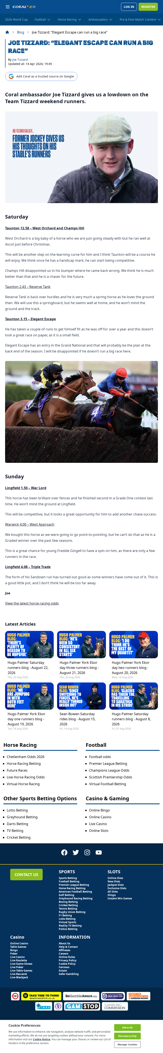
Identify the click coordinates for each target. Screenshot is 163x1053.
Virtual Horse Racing (23, 784)
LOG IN (129, 7)
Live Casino (98, 823)
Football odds (100, 756)
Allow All (127, 1027)
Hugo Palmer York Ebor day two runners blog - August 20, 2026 (131, 667)
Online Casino (100, 817)
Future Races (17, 770)
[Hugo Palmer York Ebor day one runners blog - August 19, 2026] (29, 696)
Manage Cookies (127, 1044)
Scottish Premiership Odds (110, 777)
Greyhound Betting (22, 817)
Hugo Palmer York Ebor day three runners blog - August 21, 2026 (79, 667)
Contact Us (26, 874)
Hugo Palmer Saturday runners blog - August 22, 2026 (28, 667)
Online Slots (98, 830)
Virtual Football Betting (107, 784)
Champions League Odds (109, 770)
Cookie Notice (41, 1039)
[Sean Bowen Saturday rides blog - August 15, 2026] (81, 696)
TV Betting (15, 830)
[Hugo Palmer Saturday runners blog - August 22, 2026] (29, 644)
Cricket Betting (19, 837)
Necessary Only (127, 1036)
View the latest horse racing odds (32, 603)
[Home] (7, 32)
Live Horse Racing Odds (26, 777)
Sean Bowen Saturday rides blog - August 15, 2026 (78, 719)
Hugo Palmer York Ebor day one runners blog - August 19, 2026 (26, 719)
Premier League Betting (108, 763)
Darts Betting (17, 823)
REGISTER (148, 7)
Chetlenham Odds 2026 (25, 756)
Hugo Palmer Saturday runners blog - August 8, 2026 (131, 719)
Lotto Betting (17, 810)
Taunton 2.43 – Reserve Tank (28, 286)
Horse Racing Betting (24, 763)
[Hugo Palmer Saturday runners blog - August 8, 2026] (133, 696)
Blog (20, 32)
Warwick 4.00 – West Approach (29, 524)
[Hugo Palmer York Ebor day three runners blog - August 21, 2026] (81, 644)
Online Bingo (99, 810)
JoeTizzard (20, 60)
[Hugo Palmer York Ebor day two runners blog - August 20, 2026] (133, 644)
